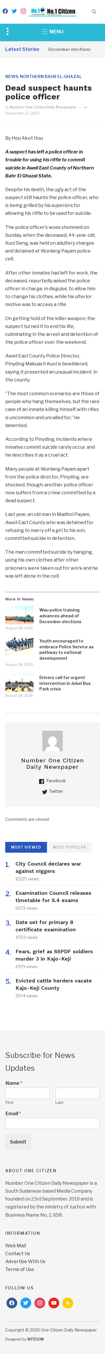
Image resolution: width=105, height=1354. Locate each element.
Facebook (56, 780)
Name (14, 1083)
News (11, 76)
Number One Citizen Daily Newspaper (43, 107)
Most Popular (69, 847)
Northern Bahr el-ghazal (51, 76)
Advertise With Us (25, 1261)
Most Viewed (26, 847)
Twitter (56, 791)
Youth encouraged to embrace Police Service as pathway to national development (66, 649)
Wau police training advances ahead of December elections (60, 615)
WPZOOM (35, 1339)
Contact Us (17, 1253)
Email (13, 1113)
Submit (18, 1142)
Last (59, 1102)
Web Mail (15, 1245)
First (9, 1102)
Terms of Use (19, 1269)
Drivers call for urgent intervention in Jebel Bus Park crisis (65, 683)
